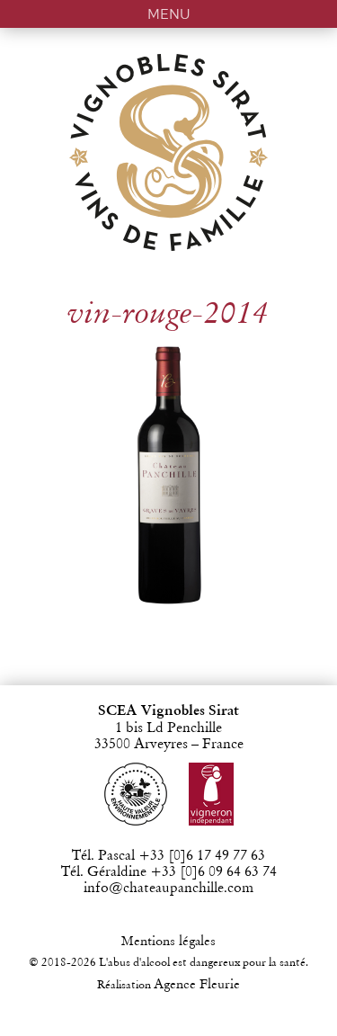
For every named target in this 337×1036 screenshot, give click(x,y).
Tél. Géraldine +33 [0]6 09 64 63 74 (169, 872)
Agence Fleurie (197, 985)
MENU (169, 13)
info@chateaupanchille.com (168, 888)
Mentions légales (168, 942)
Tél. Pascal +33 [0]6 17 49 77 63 (168, 856)
